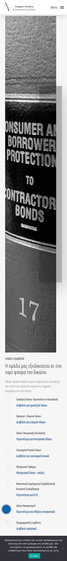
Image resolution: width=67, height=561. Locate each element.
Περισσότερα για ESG (27, 495)
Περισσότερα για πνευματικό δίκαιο (34, 439)
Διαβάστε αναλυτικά (26, 528)
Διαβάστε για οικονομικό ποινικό (32, 456)
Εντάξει (34, 555)
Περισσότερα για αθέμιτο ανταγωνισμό (35, 511)
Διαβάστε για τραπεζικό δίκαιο (31, 405)
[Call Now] (6, 509)
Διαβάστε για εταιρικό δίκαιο (31, 422)
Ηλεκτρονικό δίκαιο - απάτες (30, 473)
